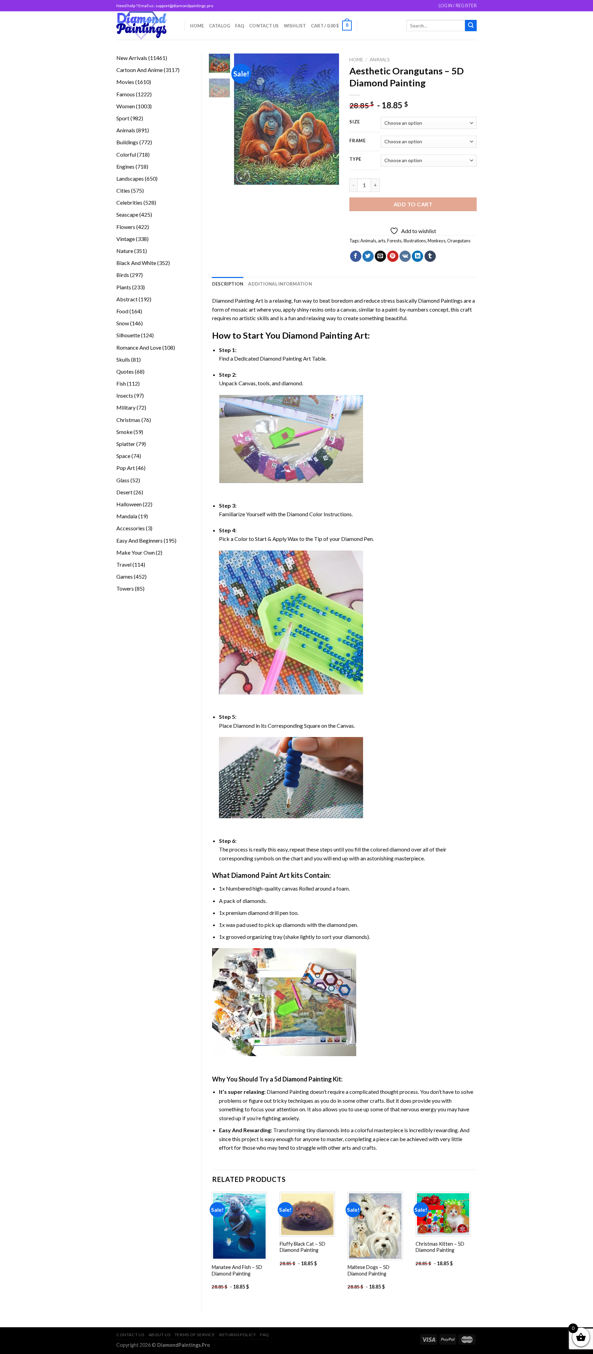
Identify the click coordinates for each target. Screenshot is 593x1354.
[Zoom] (243, 176)
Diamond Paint (254, 875)
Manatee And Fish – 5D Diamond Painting (237, 1270)
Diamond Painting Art (237, 300)
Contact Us (264, 25)
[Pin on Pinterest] (392, 256)
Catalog (220, 25)
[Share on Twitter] (368, 256)
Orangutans (458, 240)
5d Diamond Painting (303, 1079)
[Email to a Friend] (380, 256)
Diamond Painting (317, 335)
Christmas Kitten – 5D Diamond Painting (440, 1247)
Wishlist (295, 25)
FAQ (239, 25)
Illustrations (414, 240)
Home (197, 25)
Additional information (280, 284)
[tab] (228, 284)
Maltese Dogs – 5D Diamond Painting (368, 1270)
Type (355, 159)
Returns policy (237, 1334)
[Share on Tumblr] (430, 256)
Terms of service (195, 1334)
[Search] (471, 26)
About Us (160, 1334)
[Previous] (245, 119)
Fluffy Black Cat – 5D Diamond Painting (302, 1247)
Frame (357, 140)
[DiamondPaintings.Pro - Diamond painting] (145, 25)
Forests (394, 240)
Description (228, 284)
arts (381, 240)
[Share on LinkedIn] (417, 256)
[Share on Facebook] (355, 256)
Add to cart (413, 204)
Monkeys (436, 240)
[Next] (328, 119)
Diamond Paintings (440, 300)
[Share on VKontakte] (405, 256)
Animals (380, 59)
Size (354, 122)
